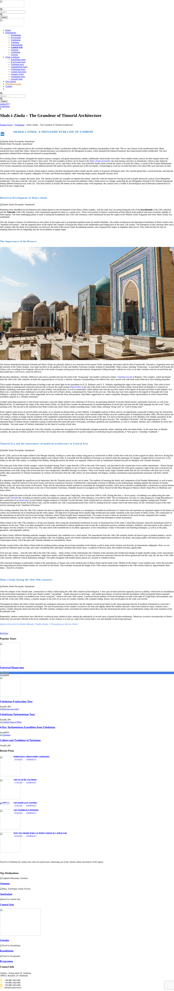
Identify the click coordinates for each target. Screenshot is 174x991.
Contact (8, 86)
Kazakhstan (16, 35)
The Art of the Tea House (25, 779)
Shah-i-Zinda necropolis (100, 161)
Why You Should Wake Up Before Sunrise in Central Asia (40, 833)
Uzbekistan (16, 40)
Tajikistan (15, 42)
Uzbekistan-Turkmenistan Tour (17, 714)
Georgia (14, 54)
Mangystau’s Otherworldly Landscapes (31, 756)
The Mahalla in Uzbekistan (25, 810)
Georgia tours (17, 79)
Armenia (14, 50)
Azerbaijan (15, 52)
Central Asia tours (18, 72)
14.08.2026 (18, 805)
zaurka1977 (5, 104)
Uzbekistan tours (18, 69)
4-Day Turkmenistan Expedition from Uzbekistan (27, 727)
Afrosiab (14, 498)
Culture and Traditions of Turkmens (20, 740)
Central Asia (7, 904)
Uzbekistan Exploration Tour (16, 701)
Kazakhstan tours (18, 59)
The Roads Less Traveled (25, 802)
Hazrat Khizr (75, 387)
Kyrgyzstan (16, 37)
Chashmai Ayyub (124, 377)
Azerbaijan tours (18, 76)
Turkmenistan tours (19, 67)
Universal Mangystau (12, 667)
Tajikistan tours (17, 64)
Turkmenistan (17, 45)
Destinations (10, 32)
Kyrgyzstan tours (18, 62)
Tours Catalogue (12, 57)
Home (8, 30)
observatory (24, 500)
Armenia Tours (17, 74)
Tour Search (10, 81)
